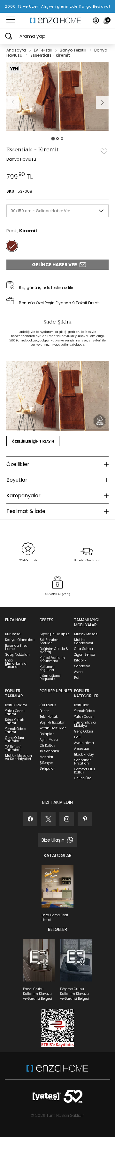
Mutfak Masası (86, 634)
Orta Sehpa (83, 648)
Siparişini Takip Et (54, 634)
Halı (77, 737)
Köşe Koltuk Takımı (14, 721)
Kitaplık (80, 660)
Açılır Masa (49, 739)
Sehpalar (47, 768)
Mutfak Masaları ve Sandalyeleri (18, 757)
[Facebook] (30, 819)
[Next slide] (102, 102)
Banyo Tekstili (73, 50)
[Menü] (10, 20)
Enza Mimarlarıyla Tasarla (16, 663)
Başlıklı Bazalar (52, 722)
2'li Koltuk (47, 745)
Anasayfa (16, 50)
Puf (76, 677)
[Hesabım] (96, 20)
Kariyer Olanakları (19, 639)
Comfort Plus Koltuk (84, 771)
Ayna (78, 671)
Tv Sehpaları (50, 751)
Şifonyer (46, 762)
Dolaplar (47, 734)
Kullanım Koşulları (47, 668)
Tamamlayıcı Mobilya (85, 724)
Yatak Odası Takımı (15, 713)
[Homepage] (57, 20)
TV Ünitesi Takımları (13, 748)
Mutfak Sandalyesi (83, 641)
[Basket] (106, 20)
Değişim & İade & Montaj (54, 650)
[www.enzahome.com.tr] (57, 1071)
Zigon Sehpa (84, 654)
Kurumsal (13, 634)
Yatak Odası (84, 716)
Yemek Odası (84, 711)
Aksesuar (81, 748)
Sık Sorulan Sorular (49, 641)
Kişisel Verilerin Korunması (52, 659)
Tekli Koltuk (48, 716)
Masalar (46, 757)
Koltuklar (81, 705)
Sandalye (82, 666)
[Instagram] (66, 819)
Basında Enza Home (16, 647)
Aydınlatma (84, 743)
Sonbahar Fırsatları (82, 762)
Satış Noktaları (17, 654)
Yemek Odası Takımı (15, 730)
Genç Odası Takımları (14, 739)
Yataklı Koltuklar (53, 728)
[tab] (53, 138)
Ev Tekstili (43, 50)
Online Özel (83, 778)
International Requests (50, 677)
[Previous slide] (12, 102)
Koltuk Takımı (16, 705)
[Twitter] (48, 819)
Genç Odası (83, 731)
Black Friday (84, 754)
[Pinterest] (85, 819)
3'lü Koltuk (48, 705)
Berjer (44, 711)
